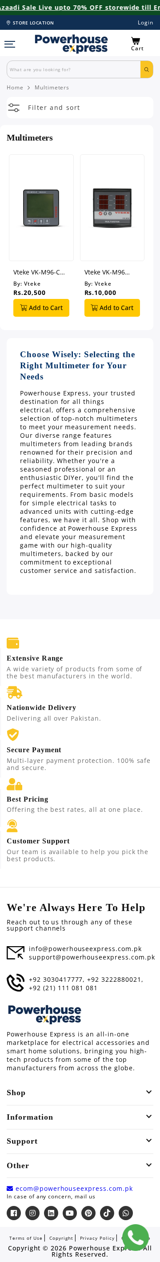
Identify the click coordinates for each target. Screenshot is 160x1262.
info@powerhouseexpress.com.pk (85, 949)
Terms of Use (26, 1238)
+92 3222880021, (115, 979)
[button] (142, 44)
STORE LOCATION (33, 22)
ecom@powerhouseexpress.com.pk (73, 1188)
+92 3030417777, (57, 979)
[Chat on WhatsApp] (135, 1237)
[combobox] (74, 69)
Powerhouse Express (104, 1248)
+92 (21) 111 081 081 (63, 988)
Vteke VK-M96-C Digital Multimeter (40, 272)
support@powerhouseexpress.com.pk (92, 957)
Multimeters (52, 87)
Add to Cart (45, 307)
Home (15, 87)
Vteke (32, 283)
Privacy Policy (97, 1238)
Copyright (61, 1238)
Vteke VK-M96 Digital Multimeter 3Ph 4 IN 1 (111, 272)
